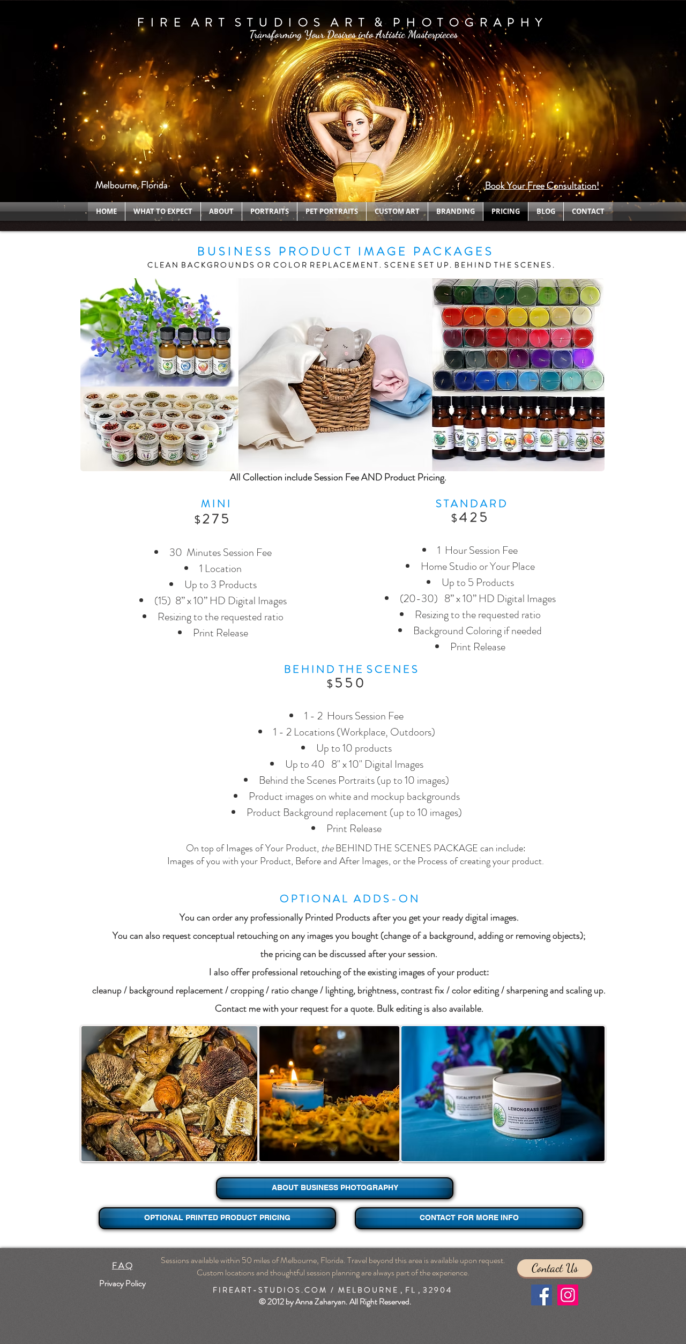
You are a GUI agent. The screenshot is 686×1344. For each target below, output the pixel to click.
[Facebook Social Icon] (541, 1294)
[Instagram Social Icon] (567, 1294)
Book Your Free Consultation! (542, 185)
